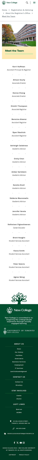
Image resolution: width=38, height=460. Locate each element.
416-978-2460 (21, 428)
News (19, 349)
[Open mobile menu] (34, 2)
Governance (19, 358)
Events (19, 395)
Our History (19, 352)
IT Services (19, 368)
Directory (19, 385)
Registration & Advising (22, 10)
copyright (12, 454)
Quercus (19, 409)
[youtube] (20, 443)
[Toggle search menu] (27, 2)
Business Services (19, 362)
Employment (19, 365)
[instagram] (23, 443)
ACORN (19, 412)
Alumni (19, 399)
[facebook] (14, 443)
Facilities (19, 355)
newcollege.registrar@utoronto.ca (20, 433)
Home (4, 10)
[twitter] (17, 443)
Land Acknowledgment (19, 371)
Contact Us (19, 382)
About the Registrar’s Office (18, 13)
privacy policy (24, 454)
